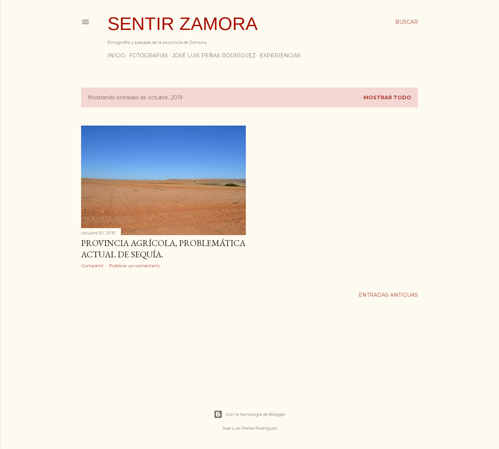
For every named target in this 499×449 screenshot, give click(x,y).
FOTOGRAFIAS (148, 55)
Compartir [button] (92, 265)
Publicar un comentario (134, 265)
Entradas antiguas (388, 295)
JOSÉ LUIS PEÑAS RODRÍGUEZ (214, 55)
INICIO (116, 55)
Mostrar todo (387, 97)
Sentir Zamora (182, 24)
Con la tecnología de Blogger (255, 414)
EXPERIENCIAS (280, 55)
